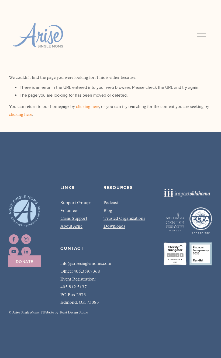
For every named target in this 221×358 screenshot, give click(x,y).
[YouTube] (14, 251)
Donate (24, 261)
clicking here (87, 107)
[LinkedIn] (26, 251)
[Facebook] (14, 239)
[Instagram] (26, 239)
